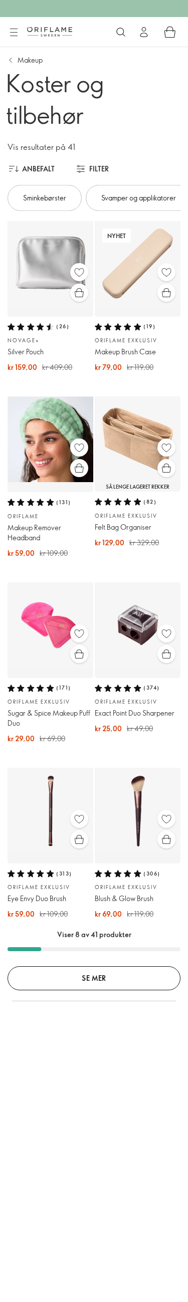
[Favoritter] (79, 272)
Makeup (30, 60)
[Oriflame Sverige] (50, 31)
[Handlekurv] (169, 32)
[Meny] (14, 33)
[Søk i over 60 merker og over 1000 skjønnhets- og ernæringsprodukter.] (120, 32)
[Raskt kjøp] (79, 293)
